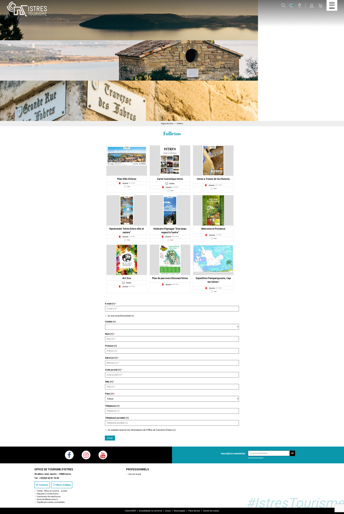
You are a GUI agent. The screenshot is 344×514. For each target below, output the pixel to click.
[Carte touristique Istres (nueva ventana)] (170, 160)
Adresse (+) (112, 358)
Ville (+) (109, 381)
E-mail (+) (110, 303)
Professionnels (137, 469)
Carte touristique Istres (170, 178)
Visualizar (171, 183)
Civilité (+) (110, 321)
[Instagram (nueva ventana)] (86, 455)
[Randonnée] (127, 210)
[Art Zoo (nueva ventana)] (127, 260)
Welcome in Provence (213, 228)
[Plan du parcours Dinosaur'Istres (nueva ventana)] (170, 260)
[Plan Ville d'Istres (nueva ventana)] (127, 155)
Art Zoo (126, 278)
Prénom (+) (111, 346)
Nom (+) (110, 334)
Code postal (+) (113, 370)
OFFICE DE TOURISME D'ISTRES (53, 469)
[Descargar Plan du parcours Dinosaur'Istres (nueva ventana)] (163, 284)
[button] (320, 5)
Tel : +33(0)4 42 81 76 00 (46, 478)
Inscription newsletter (233, 453)
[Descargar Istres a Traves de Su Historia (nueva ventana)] (206, 185)
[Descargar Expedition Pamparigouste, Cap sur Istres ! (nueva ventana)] (206, 288)
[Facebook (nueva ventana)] (69, 455)
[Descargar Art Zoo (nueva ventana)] (120, 286)
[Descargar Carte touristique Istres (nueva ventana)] (163, 187)
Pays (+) (110, 393)
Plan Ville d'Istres (126, 178)
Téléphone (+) (112, 406)
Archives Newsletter (256, 458)
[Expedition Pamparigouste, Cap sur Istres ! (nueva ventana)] (213, 258)
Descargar (125, 183)
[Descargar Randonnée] (120, 236)
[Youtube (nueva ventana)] (102, 455)
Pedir (128, 186)
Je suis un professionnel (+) (121, 315)
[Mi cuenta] (312, 5)
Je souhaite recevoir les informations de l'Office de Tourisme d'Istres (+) (142, 430)
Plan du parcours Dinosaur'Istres (170, 278)
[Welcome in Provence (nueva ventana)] (213, 210)
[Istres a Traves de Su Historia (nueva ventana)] (213, 160)
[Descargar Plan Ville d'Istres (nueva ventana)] (120, 183)
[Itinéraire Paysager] (170, 210)
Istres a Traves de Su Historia (213, 178)
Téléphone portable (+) (117, 418)
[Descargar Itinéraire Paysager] (163, 236)
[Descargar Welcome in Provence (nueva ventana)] (206, 235)
